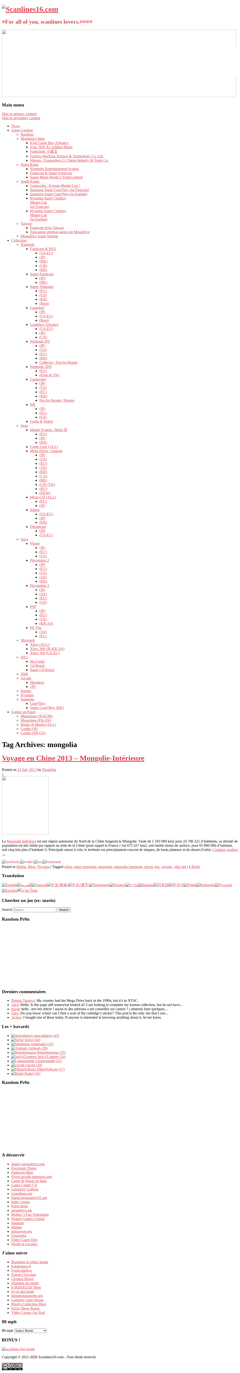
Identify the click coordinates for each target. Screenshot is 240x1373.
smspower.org (21, 1231)
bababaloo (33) (41, 1044)
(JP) (42, 257)
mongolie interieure (128, 867)
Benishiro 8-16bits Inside (29, 1262)
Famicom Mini (22, 1172)
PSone (35, 543)
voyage (166, 867)
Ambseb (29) (37, 1048)
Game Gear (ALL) (44, 447)
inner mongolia (85, 867)
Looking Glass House (27, 1300)
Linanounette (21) (48, 1061)
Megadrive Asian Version (39, 236)
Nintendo (27, 245)
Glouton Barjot (22, 1279)
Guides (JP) (29, 729)
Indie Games (20, 1202)
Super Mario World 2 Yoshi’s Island (56, 177)
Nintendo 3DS (41, 367)
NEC (24, 657)
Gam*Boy (37, 703)
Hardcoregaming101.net (29, 1198)
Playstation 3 (39, 586)
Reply (194, 867)
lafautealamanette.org (27, 1296)
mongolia (105, 867)
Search (7, 910)
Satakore (17, 1223)
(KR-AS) (46, 623)
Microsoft (28, 640)
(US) (43, 295)
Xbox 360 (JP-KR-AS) (47, 649)
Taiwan (26, 223)
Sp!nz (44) (32, 1040)
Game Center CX (24, 1185)
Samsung (27, 699)
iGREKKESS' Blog (26, 1287)
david (15, 1009)
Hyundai (27, 695)
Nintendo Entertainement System (54, 169)
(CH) (43, 266)
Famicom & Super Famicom (51, 173)
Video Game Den (24, 1240)
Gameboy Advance (44, 325)
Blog (31, 867)
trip (156, 867)
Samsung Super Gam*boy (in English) (58, 194)
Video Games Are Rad (28, 1313)
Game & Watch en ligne (29, 1181)
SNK (24, 674)
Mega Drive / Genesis (46, 451)
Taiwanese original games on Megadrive (60, 232)
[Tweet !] (233, 54)
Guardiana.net (21, 1193)
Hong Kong (29, 165)
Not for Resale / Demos (56, 400)
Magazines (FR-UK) (36, 720)
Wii (32, 405)
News (15, 126)
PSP (33, 607)
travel (148, 867)
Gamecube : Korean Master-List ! (55, 186)
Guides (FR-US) (33, 733)
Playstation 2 (39, 560)
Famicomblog (21, 1270)
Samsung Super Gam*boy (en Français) (59, 190)
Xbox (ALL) (39, 645)
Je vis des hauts (22, 1291)
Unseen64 (18, 1236)
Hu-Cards (37, 661)
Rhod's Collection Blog (28, 1304)
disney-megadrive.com (28, 1164)
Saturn (35, 510)
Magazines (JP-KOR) (37, 716)
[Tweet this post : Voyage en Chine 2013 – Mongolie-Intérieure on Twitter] (26, 862)
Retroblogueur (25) (51, 1052)
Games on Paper (23, 712)
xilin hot (180, 867)
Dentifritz (49, 770)
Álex (15, 1013)
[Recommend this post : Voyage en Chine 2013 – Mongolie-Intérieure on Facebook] (10, 862)
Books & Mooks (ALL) (38, 724)
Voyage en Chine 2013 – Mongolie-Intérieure (73, 758)
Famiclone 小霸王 (44, 151)
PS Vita (35, 628)
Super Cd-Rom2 (42, 670)
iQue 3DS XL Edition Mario (51, 147)
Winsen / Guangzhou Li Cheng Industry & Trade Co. (69, 160)
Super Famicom (41, 274)
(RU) (43, 489)
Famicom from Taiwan (47, 228)
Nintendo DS (40, 341)
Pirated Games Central (28, 1219)
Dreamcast (38, 527)
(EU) (43, 291)
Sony (24, 539)
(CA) (43, 476)
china (68, 867)
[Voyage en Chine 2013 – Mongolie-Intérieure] (25, 833)
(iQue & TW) (49, 375)
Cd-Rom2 (37, 666)
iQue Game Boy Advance (49, 143)
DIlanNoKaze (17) (50, 1069)
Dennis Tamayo (23, 1001)
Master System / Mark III (48, 430)
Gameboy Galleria (24, 1189)
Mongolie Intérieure (21, 841)
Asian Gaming (22, 130)
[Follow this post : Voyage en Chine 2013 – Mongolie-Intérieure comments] (37, 862)
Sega (24, 426)
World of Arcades (24, 1244)
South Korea (30, 181)
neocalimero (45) (46, 1036)
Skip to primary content (19, 114)
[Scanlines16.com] (30, 9)
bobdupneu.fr (21, 1266)
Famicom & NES (43, 249)
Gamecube (38, 379)
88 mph (7, 1331)
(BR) (43, 480)
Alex (15, 1005)
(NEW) (44, 493)
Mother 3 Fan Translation (30, 1215)
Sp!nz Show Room (25, 1308)
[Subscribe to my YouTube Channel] (233, 67)
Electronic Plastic (24, 1168)
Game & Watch (41, 421)
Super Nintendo (41, 287)
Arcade (26, 678)
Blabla (21, 867)
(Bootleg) (37, 682)
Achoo (16, 1017)
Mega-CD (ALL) (43, 497)
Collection (18, 240)
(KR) (43, 270)
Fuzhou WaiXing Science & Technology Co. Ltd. (67, 156)
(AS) (43, 468)
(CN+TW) (47, 485)
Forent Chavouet (23, 1275)
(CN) (43, 337)
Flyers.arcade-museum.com (31, 1177)
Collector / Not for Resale (58, 362)
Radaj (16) (32, 1073)
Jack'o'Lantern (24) (51, 1057)
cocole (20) (33, 1065)
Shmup (16, 1227)
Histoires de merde (25, 1283)
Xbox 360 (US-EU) (45, 653)
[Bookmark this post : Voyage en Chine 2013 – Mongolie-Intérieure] (51, 862)
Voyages (43, 867)
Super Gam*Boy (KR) (47, 708)
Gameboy (37, 308)
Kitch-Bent (19, 1206)
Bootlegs (27, 134)
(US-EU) (46, 253)
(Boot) (44, 303)
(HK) (43, 261)
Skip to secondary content (21, 118)
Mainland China (33, 139)
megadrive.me (21, 1210)
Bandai (26, 691)
